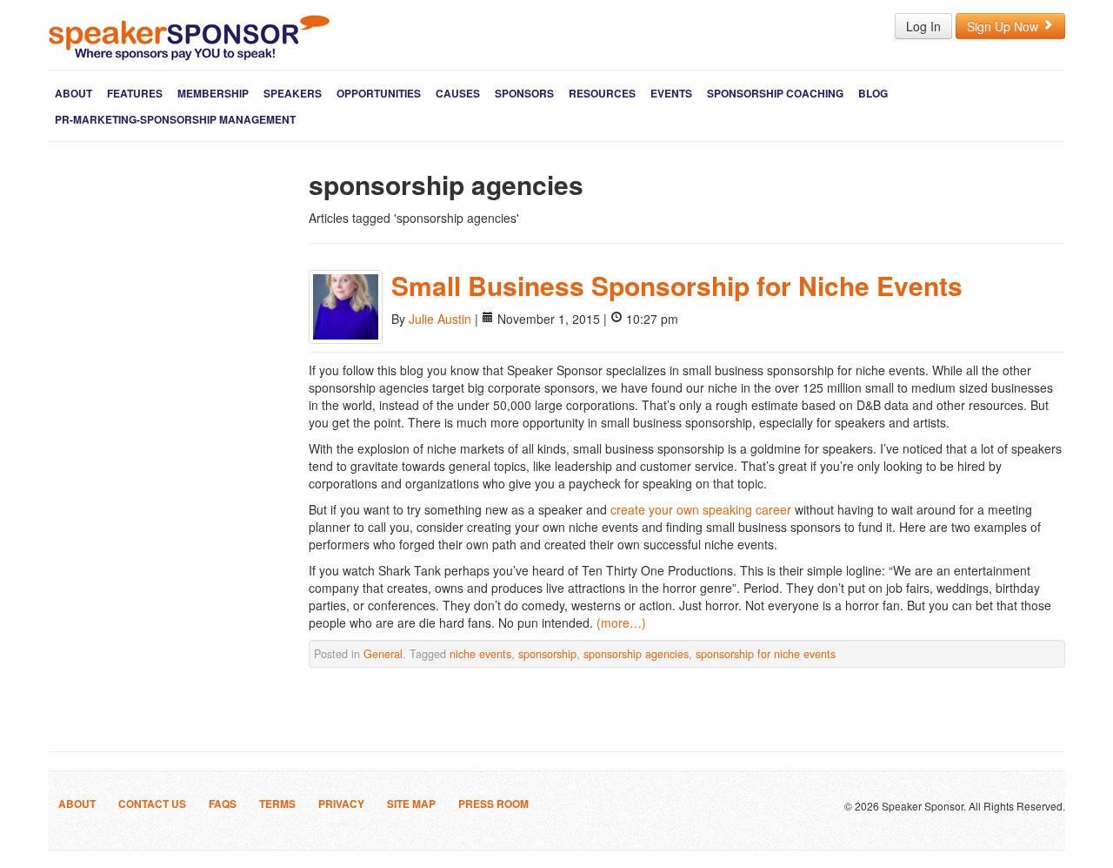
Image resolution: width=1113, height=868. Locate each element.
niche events (480, 654)
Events (671, 93)
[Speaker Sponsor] (189, 37)
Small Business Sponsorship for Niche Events (677, 285)
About (73, 93)
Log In (923, 26)
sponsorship (547, 654)
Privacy (341, 803)
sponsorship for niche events (766, 654)
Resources (602, 93)
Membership (213, 93)
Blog (873, 93)
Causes (458, 93)
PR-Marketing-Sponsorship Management (175, 119)
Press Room (493, 803)
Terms (277, 803)
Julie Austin (440, 318)
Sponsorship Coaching (775, 93)
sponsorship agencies (636, 654)
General (383, 654)
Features (135, 93)
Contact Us (152, 803)
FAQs (223, 803)
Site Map (411, 803)
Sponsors (524, 93)
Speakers (292, 93)
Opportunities (379, 93)
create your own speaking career (702, 509)
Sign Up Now (1004, 26)
